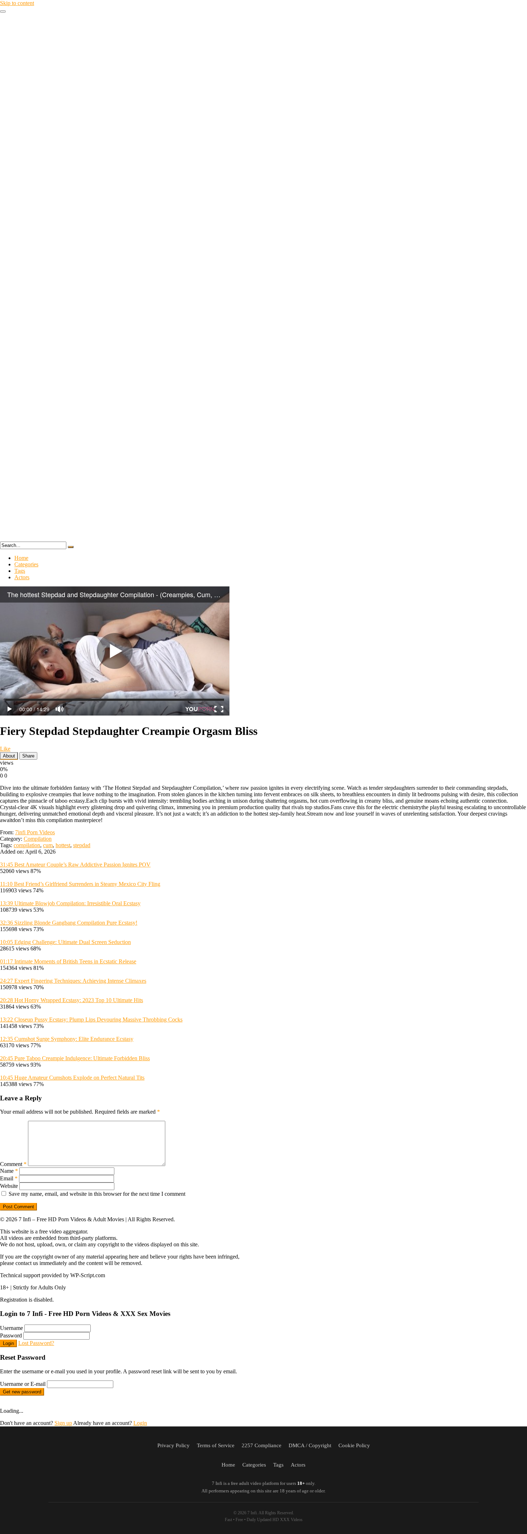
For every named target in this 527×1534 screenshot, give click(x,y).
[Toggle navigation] (3, 11)
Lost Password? (36, 1343)
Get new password (22, 1391)
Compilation (38, 839)
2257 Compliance (261, 1445)
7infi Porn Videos (35, 832)
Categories (26, 564)
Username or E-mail (23, 1384)
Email (9, 1178)
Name (9, 1171)
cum (48, 845)
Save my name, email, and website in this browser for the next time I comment (97, 1194)
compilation (27, 845)
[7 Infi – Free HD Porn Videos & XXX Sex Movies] (263, 538)
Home (21, 558)
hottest (63, 845)
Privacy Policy (173, 1445)
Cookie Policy (354, 1445)
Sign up (63, 1423)
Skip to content (17, 3)
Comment (13, 1164)
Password (11, 1335)
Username (11, 1328)
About (9, 756)
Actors (21, 577)
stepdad (81, 845)
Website (9, 1186)
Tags (19, 571)
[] (70, 547)
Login (8, 1343)
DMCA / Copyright (310, 1445)
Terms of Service (215, 1445)
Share (28, 756)
